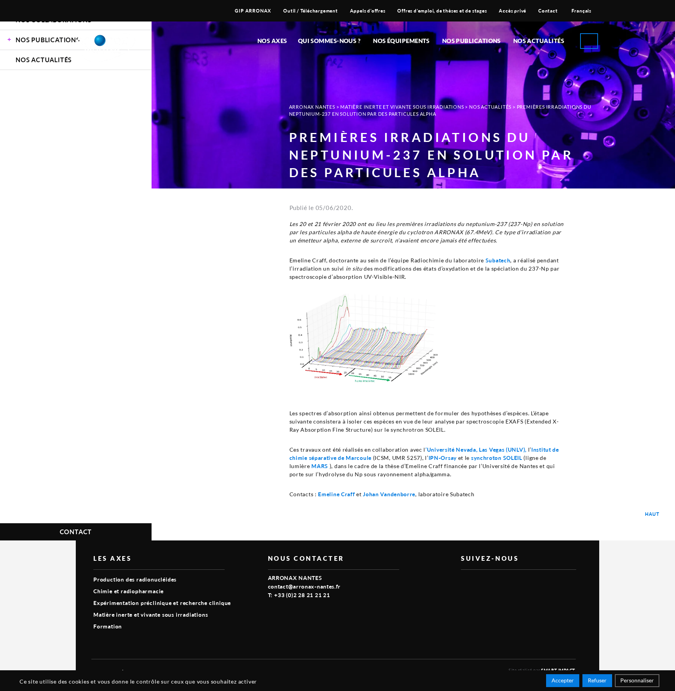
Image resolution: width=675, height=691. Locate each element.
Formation (107, 626)
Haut (652, 514)
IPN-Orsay (443, 457)
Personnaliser (637, 680)
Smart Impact (558, 670)
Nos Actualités (538, 40)
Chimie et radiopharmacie (128, 591)
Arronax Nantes (312, 107)
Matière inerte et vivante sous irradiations (402, 107)
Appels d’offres (368, 11)
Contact (548, 11)
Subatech (498, 260)
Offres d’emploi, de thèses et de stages (442, 11)
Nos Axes (272, 40)
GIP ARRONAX (253, 11)
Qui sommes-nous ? (329, 40)
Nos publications (471, 40)
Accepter (563, 680)
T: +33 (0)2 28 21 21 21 (299, 595)
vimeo (465, 582)
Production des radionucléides (135, 579)
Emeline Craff (336, 494)
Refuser (597, 680)
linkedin (483, 582)
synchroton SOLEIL (496, 457)
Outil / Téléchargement (310, 11)
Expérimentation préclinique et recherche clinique (162, 602)
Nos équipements (401, 40)
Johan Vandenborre (389, 494)
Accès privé (512, 11)
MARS (319, 466)
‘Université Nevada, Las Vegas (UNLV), (476, 449)
